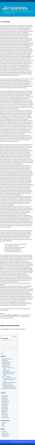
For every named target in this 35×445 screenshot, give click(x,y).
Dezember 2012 (5, 417)
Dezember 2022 (5, 399)
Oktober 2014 (5, 411)
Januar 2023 (4, 398)
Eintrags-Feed (5, 433)
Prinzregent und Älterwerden (9, 382)
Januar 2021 (4, 402)
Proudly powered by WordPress (17, 441)
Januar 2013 (4, 416)
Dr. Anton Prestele (6, 363)
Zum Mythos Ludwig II (6, 384)
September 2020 (5, 404)
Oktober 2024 (5, 397)
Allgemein (4, 423)
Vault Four (31, 441)
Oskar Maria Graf (5, 366)
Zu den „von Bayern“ (6, 376)
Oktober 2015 (5, 410)
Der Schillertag (6, 370)
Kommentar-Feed (6, 434)
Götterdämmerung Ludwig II (9, 387)
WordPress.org (5, 436)
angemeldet (5, 329)
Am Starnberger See (6, 361)
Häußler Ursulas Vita (6, 364)
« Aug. (2, 353)
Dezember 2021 (5, 401)
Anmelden (4, 431)
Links (3, 424)
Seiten (3, 426)
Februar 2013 (5, 414)
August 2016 (4, 407)
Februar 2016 (5, 408)
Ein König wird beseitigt (8, 385)
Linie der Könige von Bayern (9, 378)
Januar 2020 (4, 405)
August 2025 (4, 395)
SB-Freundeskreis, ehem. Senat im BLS (15, 8)
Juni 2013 (4, 413)
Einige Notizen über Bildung (9, 372)
